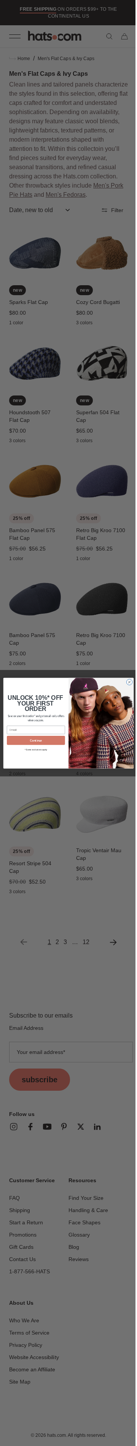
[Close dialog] (126, 682)
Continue (33, 740)
